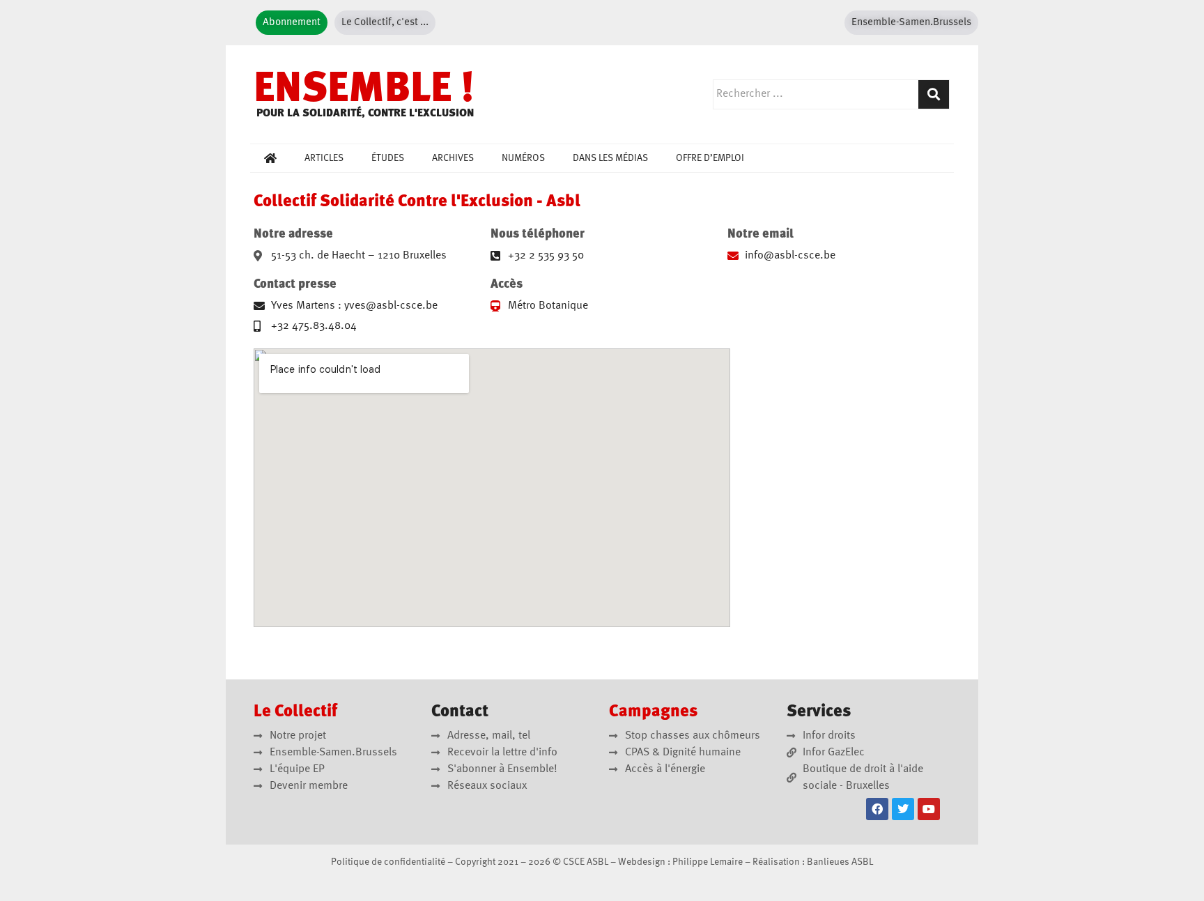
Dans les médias (610, 158)
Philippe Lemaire (707, 862)
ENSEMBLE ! (364, 90)
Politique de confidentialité (388, 862)
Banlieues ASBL (840, 862)
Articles (324, 158)
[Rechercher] (933, 94)
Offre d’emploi (710, 158)
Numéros (523, 158)
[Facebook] (877, 809)
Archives (453, 158)
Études (387, 158)
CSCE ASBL (585, 862)
